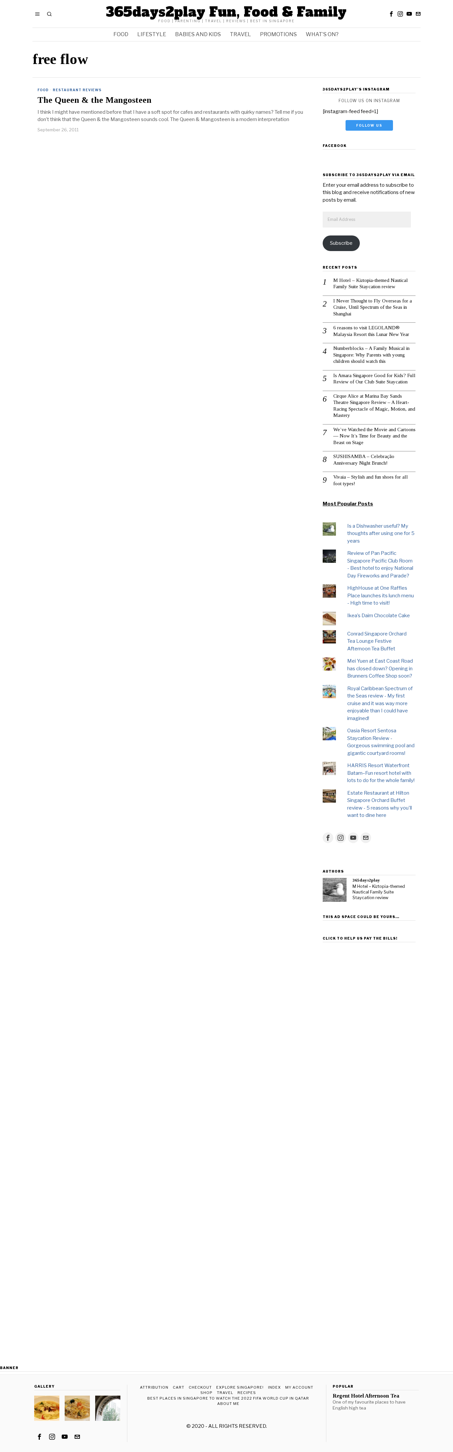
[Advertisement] (369, 1044)
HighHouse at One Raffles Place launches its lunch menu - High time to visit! (380, 595)
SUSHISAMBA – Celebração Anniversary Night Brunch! (363, 460)
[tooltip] (391, 14)
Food (43, 90)
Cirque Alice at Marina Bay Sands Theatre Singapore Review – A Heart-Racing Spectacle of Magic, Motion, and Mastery (374, 405)
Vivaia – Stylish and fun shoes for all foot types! (370, 480)
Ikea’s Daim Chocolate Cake (378, 616)
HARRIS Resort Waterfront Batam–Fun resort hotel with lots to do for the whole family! (381, 772)
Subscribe (341, 243)
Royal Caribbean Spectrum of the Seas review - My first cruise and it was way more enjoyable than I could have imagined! (380, 703)
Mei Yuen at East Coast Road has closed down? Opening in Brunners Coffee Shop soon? (380, 668)
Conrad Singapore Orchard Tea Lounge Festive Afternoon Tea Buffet (377, 641)
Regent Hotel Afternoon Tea (366, 1396)
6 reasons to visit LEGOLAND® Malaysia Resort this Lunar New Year (371, 331)
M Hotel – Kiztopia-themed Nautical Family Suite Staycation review (370, 284)
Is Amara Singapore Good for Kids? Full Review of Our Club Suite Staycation (374, 379)
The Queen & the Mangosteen (94, 100)
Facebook (335, 146)
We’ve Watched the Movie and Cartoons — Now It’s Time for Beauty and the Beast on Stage (374, 436)
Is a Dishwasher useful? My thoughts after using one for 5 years (381, 533)
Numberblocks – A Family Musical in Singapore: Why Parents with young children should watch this (371, 355)
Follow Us (369, 125)
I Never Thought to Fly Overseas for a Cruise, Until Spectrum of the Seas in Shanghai (372, 307)
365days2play (366, 880)
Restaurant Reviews (77, 90)
